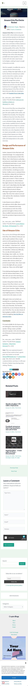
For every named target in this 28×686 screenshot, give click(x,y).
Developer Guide (10, 457)
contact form (21, 356)
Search (5, 561)
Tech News (18, 408)
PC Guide (17, 457)
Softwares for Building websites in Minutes (13, 102)
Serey (14, 625)
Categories (6, 604)
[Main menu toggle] (24, 3)
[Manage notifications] (3, 682)
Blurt (14, 620)
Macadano (14, 634)
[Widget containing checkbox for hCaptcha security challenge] (15, 538)
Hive (14, 622)
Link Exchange (14, 632)
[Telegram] (7, 377)
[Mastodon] (19, 374)
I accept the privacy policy (14, 585)
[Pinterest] (16, 374)
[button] (25, 663)
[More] (13, 377)
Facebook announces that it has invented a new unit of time (13, 427)
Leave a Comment (16, 29)
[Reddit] (10, 374)
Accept (14, 677)
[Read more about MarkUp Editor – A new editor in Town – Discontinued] (14, 442)
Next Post (14, 471)
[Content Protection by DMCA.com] (14, 369)
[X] (7, 374)
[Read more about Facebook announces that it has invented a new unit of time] (14, 418)
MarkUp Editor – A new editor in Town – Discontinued (14, 452)
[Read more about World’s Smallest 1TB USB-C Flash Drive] (14, 395)
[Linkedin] (13, 374)
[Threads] (10, 377)
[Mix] (22, 374)
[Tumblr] (4, 377)
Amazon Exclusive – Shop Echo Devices (12, 344)
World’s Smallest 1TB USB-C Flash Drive (13, 404)
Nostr (14, 627)
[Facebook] (4, 374)
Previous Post (14, 467)
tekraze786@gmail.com (9, 356)
